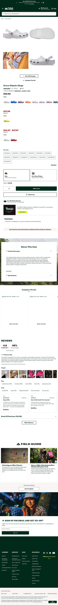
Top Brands (24, 563)
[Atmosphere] (6, 102)
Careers (3, 565)
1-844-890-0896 (33, 598)
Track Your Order (15, 574)
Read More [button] (8, 271)
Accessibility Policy (27, 593)
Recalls (33, 578)
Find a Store (24, 556)
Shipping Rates (35, 563)
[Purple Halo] (42, 102)
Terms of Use (4, 593)
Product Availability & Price (36, 570)
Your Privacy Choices (39, 593)
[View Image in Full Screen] (15, 33)
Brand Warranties (35, 580)
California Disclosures (52, 593)
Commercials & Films (6, 567)
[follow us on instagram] (47, 552)
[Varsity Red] (14, 140)
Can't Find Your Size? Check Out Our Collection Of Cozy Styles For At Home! (30, 229)
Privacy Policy (15, 593)
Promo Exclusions (35, 575)
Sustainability (4, 562)
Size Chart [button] (53, 165)
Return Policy (34, 558)
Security (33, 583)
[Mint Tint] (6, 140)
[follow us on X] (50, 552)
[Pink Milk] (35, 102)
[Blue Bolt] (14, 102)
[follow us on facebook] (44, 552)
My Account (14, 567)
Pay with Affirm (15, 579)
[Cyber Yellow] (6, 121)
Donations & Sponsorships (4, 559)
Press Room (4, 570)
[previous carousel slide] (16, 3)
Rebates (23, 558)
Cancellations (35, 561)
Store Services (15, 565)
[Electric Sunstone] (28, 102)
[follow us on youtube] (53, 552)
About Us (4, 556)
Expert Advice (35, 556)
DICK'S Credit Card (16, 562)
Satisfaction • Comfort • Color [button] (22, 90)
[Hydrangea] (49, 102)
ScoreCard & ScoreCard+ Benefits (16, 559)
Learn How (21, 202)
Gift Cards (14, 576)
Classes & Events (15, 556)
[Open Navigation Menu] (3, 8)
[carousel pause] (43, 3)
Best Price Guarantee (36, 566)
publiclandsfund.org (37, 601)
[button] (29, 76)
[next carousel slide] (41, 3)
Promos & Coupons (26, 561)
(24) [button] (23, 88)
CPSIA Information (36, 572)
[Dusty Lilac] (21, 102)
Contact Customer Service (16, 571)
